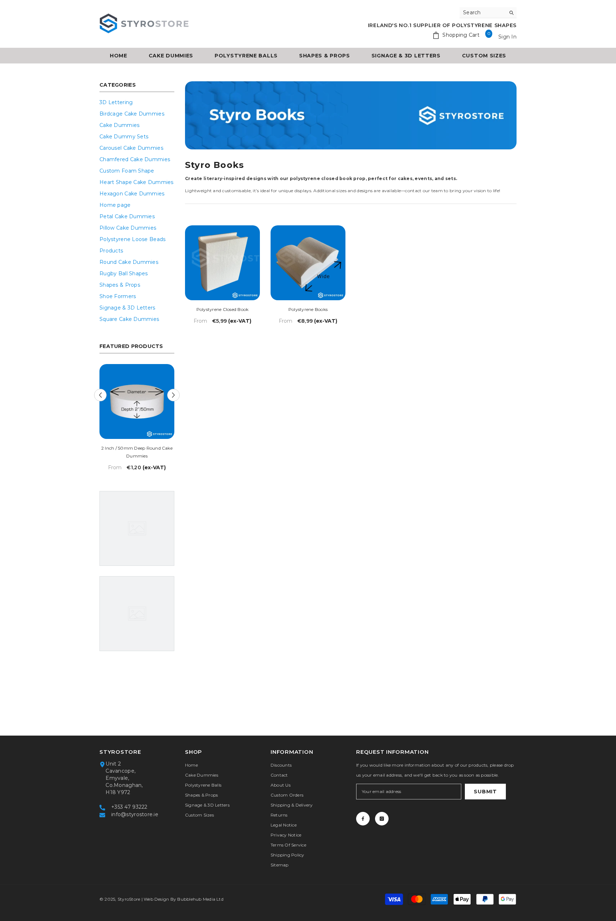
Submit (485, 791)
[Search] (488, 12)
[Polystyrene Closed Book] (222, 262)
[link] (351, 115)
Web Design (156, 899)
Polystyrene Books (308, 309)
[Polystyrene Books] (308, 262)
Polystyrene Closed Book (222, 309)
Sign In (507, 37)
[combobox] (482, 12)
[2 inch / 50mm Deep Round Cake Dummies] (136, 401)
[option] (137, 420)
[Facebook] (363, 818)
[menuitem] (136, 102)
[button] (100, 395)
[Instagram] (382, 818)
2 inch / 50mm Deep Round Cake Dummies (137, 452)
